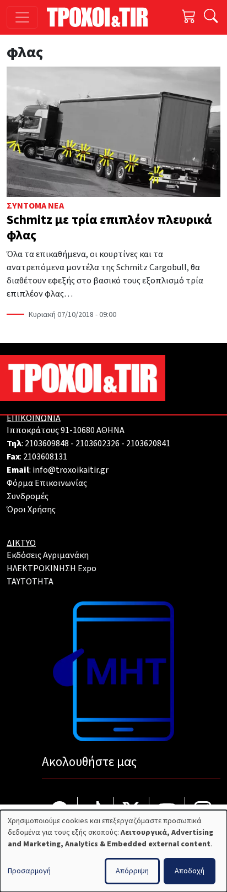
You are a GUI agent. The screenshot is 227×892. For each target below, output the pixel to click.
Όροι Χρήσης (31, 510)
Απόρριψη (132, 871)
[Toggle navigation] (22, 17)
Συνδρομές (27, 496)
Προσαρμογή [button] (29, 871)
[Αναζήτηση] (210, 17)
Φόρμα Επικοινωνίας (47, 483)
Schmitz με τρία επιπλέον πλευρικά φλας (109, 227)
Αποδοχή (189, 871)
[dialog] (113, 851)
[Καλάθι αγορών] (189, 17)
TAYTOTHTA (30, 582)
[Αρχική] (101, 17)
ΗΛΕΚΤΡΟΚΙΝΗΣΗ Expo (51, 568)
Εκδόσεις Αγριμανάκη (48, 555)
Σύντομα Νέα (35, 206)
